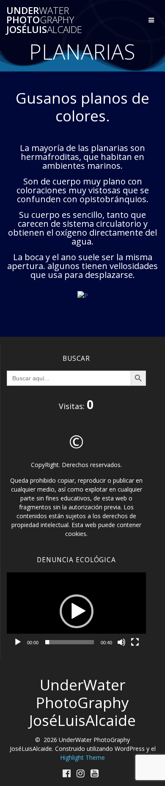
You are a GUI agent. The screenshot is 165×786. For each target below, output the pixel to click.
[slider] (69, 642)
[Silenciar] (121, 642)
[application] (76, 611)
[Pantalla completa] (135, 642)
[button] (77, 611)
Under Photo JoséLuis (44, 20)
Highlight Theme (82, 757)
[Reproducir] (18, 642)
